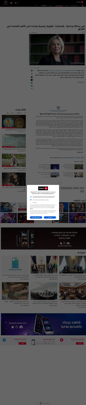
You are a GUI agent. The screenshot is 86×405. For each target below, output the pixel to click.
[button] (43, 202)
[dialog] (43, 202)
